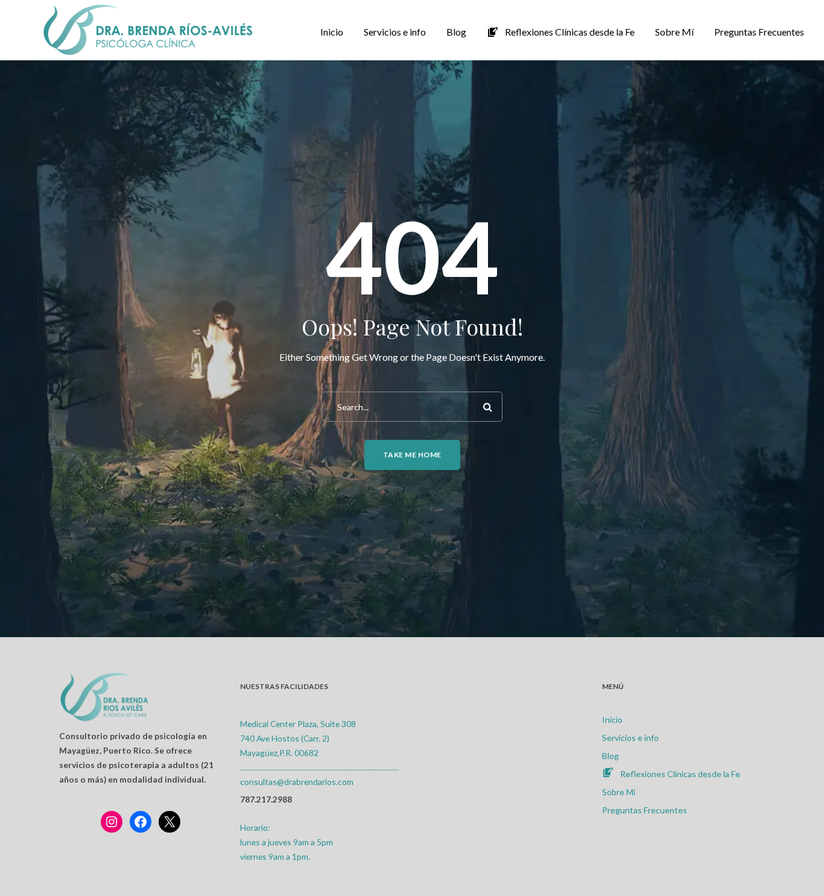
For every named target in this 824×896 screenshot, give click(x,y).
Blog (610, 756)
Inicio (612, 719)
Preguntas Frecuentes (644, 810)
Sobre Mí (618, 792)
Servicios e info (630, 737)
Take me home (412, 454)
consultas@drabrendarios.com (296, 782)
